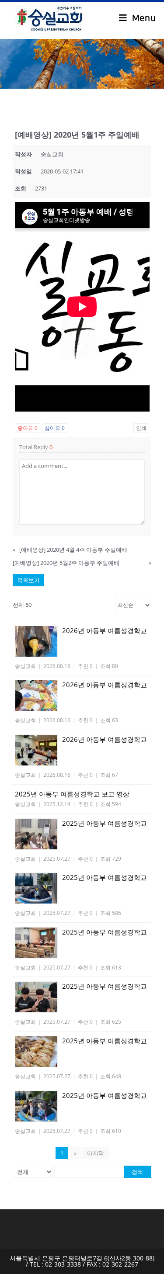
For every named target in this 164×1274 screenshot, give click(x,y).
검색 (137, 1172)
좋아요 (27, 428)
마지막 (95, 1153)
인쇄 (141, 428)
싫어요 (55, 428)
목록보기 (28, 580)
